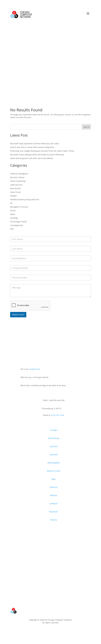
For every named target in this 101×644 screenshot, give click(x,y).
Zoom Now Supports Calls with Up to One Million (31, 158)
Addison (53, 495)
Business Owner (17, 177)
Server (13, 210)
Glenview (54, 454)
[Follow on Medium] (64, 630)
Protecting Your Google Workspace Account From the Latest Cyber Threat (42, 151)
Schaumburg (53, 438)
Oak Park (53, 446)
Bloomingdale (53, 462)
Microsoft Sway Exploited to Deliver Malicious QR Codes (34, 143)
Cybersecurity (16, 184)
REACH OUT (18, 314)
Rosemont (53, 511)
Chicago (53, 430)
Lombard (53, 503)
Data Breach (15, 188)
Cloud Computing (18, 181)
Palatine (53, 520)
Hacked (13, 196)
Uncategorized (16, 225)
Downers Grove (53, 471)
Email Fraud (15, 192)
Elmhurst (54, 487)
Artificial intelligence (19, 173)
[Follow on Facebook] (36, 630)
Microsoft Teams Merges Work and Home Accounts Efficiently (37, 154)
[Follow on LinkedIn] (47, 630)
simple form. (35, 369)
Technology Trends (18, 221)
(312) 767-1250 (57, 415)
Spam (12, 214)
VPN (12, 229)
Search (86, 127)
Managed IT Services (19, 207)
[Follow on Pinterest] (52, 630)
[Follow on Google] (58, 630)
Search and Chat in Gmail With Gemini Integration (32, 147)
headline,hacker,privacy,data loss (24, 199)
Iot (11, 203)
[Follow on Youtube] (41, 630)
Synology (14, 218)
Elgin (53, 479)
